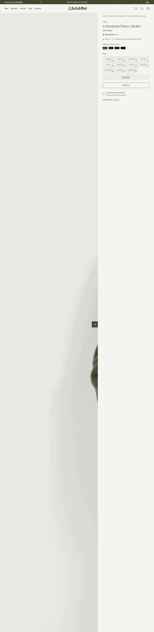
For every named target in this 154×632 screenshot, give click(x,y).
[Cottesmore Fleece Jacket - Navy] (117, 48)
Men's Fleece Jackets (117, 16)
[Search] (136, 8)
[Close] (8, 626)
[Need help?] (146, 627)
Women (14, 8)
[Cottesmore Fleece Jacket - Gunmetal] (123, 48)
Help (147, 2)
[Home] (77, 8)
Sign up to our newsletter (14, 2)
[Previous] (40, 1)
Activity (23, 8)
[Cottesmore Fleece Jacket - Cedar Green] (105, 48)
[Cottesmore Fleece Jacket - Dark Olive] (111, 48)
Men (7, 8)
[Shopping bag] (148, 9)
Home (105, 16)
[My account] (142, 9)
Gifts (30, 8)
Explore (38, 8)
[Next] (95, 324)
